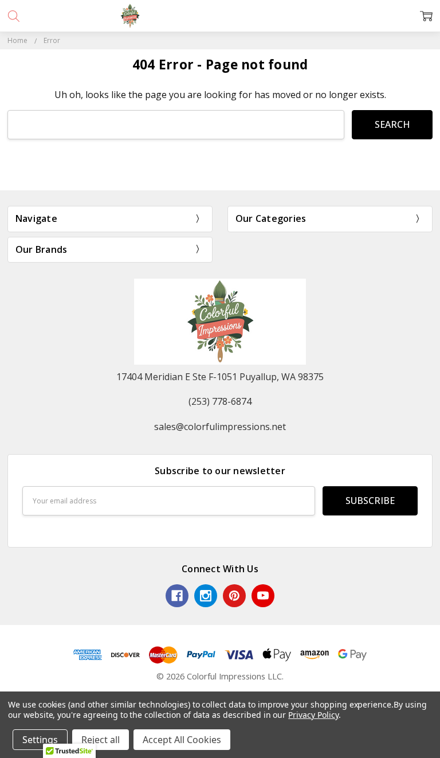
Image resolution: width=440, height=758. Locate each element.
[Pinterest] (234, 595)
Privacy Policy (313, 714)
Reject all (100, 739)
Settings (40, 739)
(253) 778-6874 (220, 401)
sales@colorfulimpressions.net (220, 426)
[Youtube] (263, 595)
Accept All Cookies (182, 739)
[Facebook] (177, 595)
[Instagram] (205, 595)
